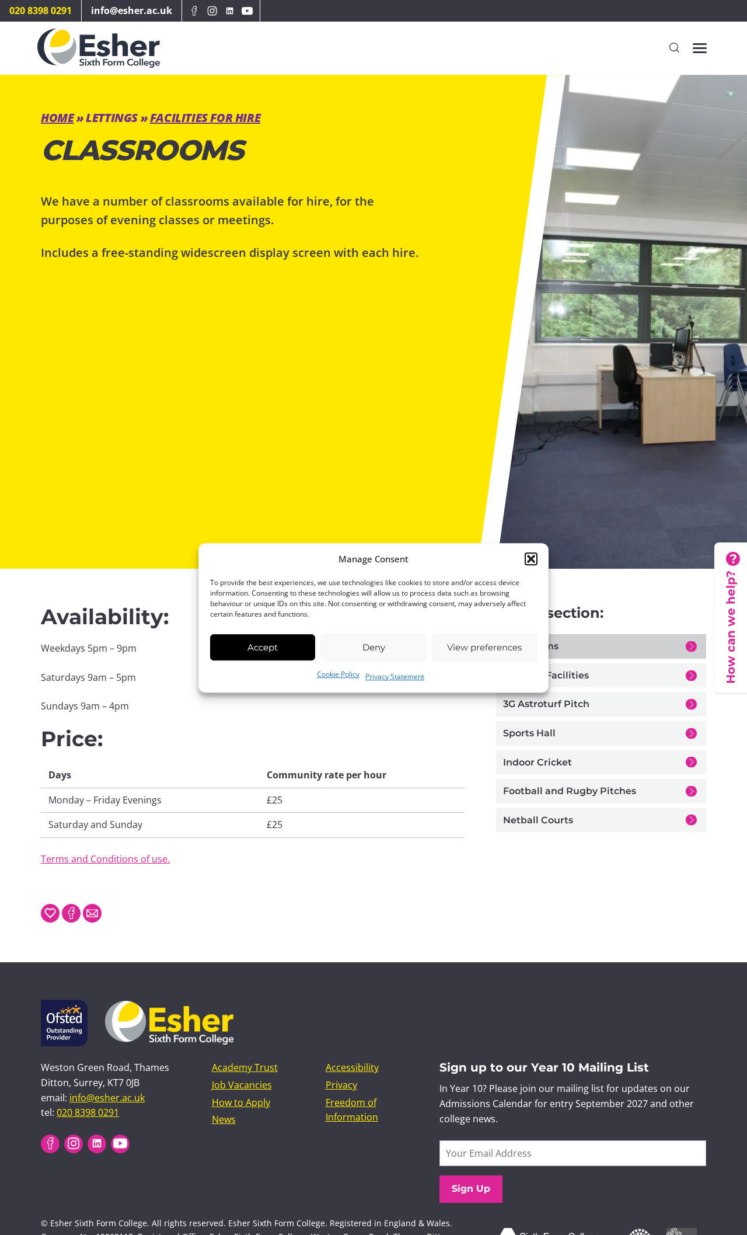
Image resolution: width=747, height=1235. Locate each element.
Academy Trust (245, 1067)
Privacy (341, 1084)
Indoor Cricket (537, 762)
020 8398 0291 (40, 10)
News (224, 1119)
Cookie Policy (338, 674)
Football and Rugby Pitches (569, 790)
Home (57, 118)
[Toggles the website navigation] (699, 48)
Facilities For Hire (205, 118)
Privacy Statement (394, 676)
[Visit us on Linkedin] (229, 11)
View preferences (484, 646)
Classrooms (530, 646)
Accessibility (352, 1067)
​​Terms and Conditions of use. (105, 859)
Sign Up (471, 1188)
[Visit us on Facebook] (194, 11)
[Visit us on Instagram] (212, 11)
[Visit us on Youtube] (247, 11)
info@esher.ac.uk (131, 10)
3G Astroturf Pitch (546, 703)
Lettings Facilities (546, 675)
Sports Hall (529, 733)
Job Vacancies (242, 1084)
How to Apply (241, 1101)
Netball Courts (538, 820)
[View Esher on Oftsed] (64, 1006)
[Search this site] (674, 48)
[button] (531, 559)
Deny (373, 646)
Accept (262, 646)
